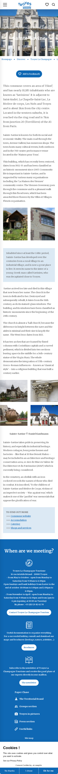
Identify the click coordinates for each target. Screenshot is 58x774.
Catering (15, 524)
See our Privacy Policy (12, 761)
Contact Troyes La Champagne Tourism (29, 612)
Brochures (29, 647)
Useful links (25, 729)
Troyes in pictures (29, 713)
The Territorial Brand (31, 699)
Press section (27, 721)
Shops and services (21, 527)
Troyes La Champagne (41, 59)
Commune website (21, 516)
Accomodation (19, 520)
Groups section (28, 706)
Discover (21, 59)
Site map (29, 738)
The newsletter (29, 682)
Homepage (7, 59)
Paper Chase (22, 692)
